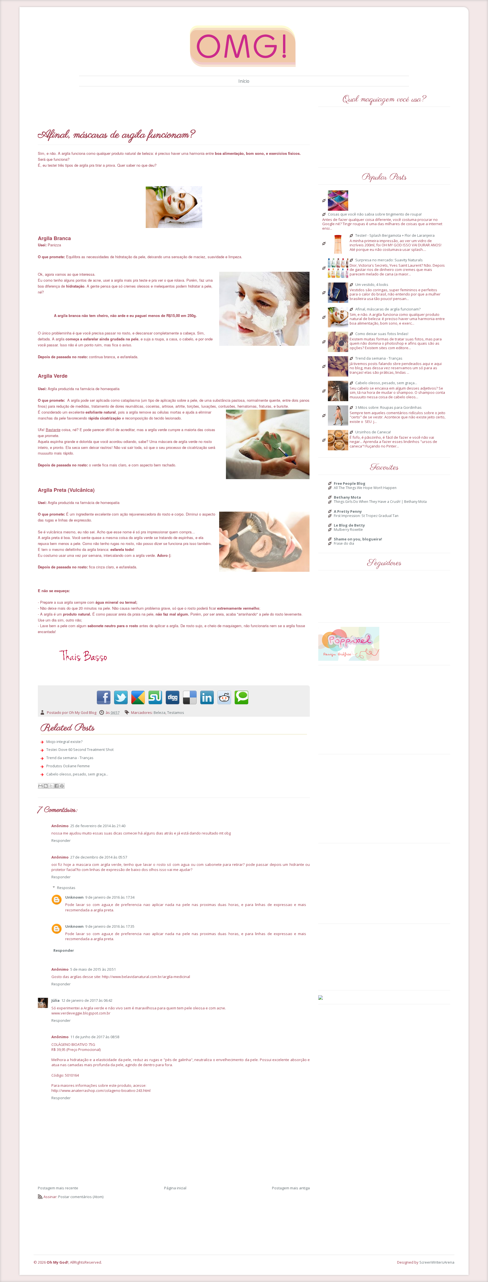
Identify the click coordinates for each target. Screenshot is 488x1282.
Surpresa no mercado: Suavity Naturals (389, 260)
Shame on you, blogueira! (358, 539)
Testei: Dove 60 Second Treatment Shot (80, 749)
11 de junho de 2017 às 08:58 (94, 1036)
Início (243, 81)
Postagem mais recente (58, 1187)
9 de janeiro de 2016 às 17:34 (109, 897)
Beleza (159, 712)
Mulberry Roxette (348, 529)
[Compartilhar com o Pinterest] (62, 786)
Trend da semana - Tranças (69, 757)
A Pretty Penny (348, 511)
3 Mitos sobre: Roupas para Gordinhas (388, 407)
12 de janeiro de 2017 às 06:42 (86, 1000)
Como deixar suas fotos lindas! (381, 334)
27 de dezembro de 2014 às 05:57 (98, 857)
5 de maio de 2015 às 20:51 (93, 969)
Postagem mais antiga (291, 1187)
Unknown (74, 897)
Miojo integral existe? (64, 741)
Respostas (66, 887)
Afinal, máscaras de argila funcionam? (388, 309)
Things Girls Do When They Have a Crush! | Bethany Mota (380, 501)
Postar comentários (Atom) (80, 1196)
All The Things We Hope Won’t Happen (365, 488)
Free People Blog (349, 483)
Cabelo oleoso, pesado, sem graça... (77, 774)
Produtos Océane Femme (68, 765)
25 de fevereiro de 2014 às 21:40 (97, 825)
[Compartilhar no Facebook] (56, 786)
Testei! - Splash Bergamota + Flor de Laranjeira (395, 235)
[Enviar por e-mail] (40, 786)
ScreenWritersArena (436, 1262)
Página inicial (175, 1187)
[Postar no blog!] (46, 786)
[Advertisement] (140, 106)
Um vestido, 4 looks (371, 285)
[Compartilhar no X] (51, 786)
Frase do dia (344, 543)
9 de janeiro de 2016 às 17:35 (109, 926)
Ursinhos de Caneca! (373, 432)
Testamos (175, 712)
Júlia (55, 1000)
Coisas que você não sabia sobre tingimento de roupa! (375, 214)
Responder (61, 840)
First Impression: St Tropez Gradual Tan (366, 516)
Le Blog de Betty (349, 525)
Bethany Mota (347, 497)
